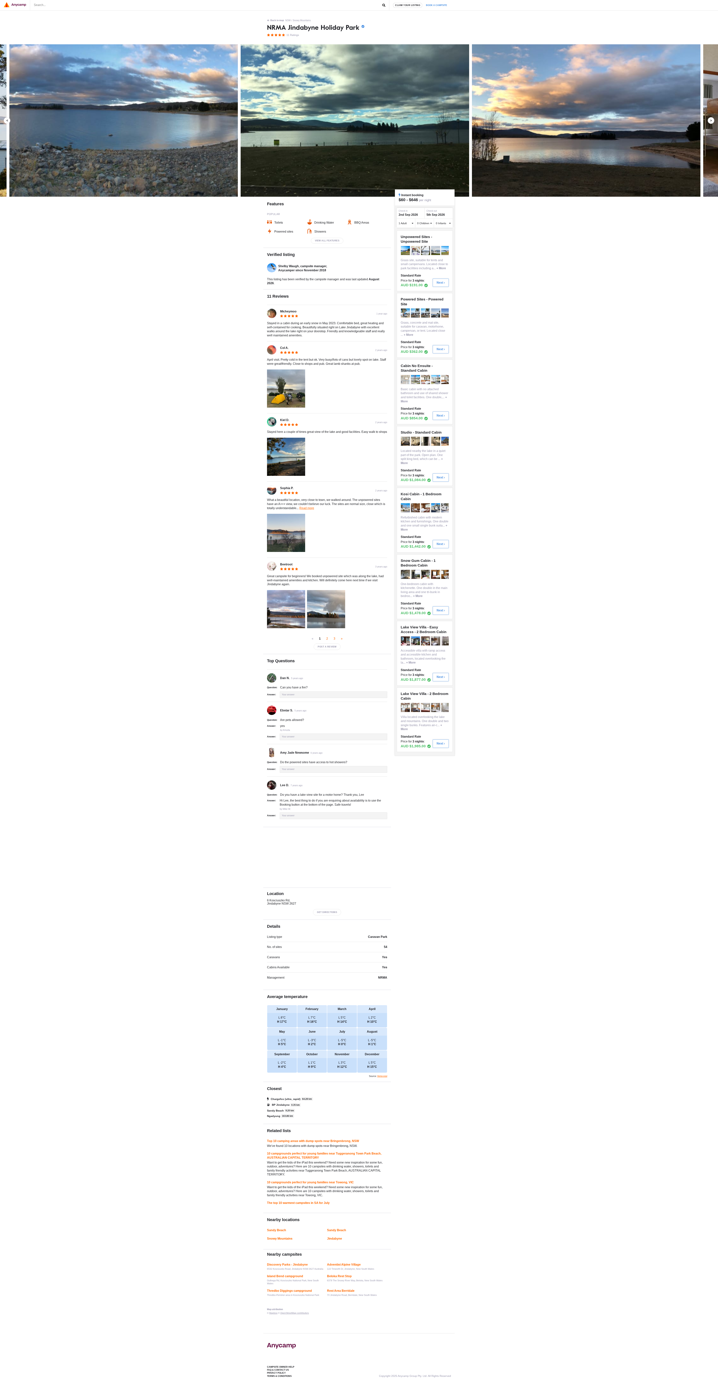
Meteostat (382, 1076)
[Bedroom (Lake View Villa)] (426, 707)
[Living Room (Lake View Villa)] (416, 707)
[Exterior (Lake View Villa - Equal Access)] (416, 641)
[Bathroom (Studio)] (426, 441)
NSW (288, 20)
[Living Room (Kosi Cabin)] (416, 507)
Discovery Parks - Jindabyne (287, 1264)
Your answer (288, 694)
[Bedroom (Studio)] (406, 441)
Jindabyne (334, 1238)
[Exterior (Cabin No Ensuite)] (416, 379)
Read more (306, 508)
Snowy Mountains (302, 20)
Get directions (327, 912)
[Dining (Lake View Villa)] (406, 707)
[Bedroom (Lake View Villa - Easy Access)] (436, 641)
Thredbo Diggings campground (289, 1290)
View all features (327, 240)
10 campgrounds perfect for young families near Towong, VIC (310, 1182)
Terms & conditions (279, 1376)
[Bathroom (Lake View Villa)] (446, 707)
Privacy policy (276, 1373)
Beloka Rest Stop (339, 1276)
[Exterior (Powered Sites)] (406, 313)
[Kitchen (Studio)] (416, 441)
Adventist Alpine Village (344, 1264)
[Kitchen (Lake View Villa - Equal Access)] (426, 641)
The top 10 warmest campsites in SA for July (298, 1202)
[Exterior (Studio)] (446, 441)
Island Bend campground (285, 1276)
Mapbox (273, 1313)
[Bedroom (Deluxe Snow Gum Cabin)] (436, 574)
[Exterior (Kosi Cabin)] (406, 507)
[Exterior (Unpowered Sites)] (406, 250)
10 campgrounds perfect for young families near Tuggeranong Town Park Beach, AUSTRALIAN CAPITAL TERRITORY (324, 1155)
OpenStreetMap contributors (294, 1313)
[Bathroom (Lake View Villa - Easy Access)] (446, 641)
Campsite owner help (280, 1367)
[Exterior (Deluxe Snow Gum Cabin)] (416, 574)
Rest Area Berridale (341, 1290)
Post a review (327, 646)
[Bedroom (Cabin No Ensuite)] (426, 379)
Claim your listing (407, 5)
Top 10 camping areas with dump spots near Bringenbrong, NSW (313, 1141)
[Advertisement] (327, 857)
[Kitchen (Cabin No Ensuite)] (406, 379)
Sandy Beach (276, 1230)
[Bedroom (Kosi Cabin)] (426, 507)
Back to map (277, 20)
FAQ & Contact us (278, 1370)
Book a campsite (436, 5)
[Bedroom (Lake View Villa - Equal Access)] (406, 641)
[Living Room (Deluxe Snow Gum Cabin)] (406, 574)
